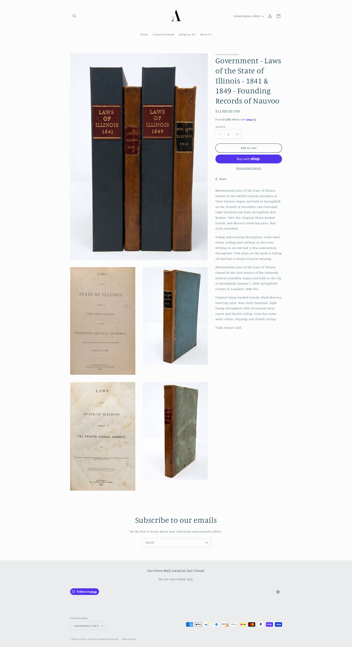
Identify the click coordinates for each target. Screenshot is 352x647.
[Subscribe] (206, 542)
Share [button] (222, 178)
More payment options (248, 168)
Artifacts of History (88, 639)
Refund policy (129, 639)
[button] (74, 16)
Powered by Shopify (109, 639)
